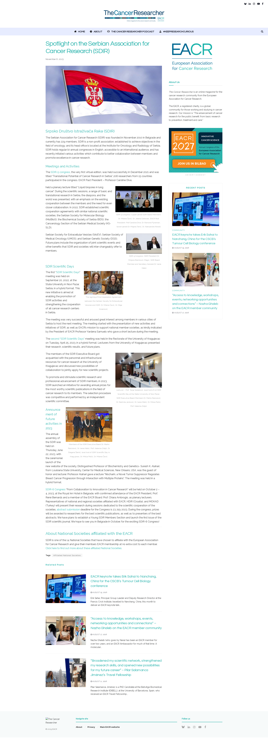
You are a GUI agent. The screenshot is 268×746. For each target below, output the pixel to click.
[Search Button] (262, 31)
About (98, 31)
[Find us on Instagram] (254, 4)
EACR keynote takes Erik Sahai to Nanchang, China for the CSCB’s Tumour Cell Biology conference (123, 581)
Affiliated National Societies (67, 555)
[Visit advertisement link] (195, 150)
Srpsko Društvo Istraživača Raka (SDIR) (81, 131)
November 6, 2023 (55, 59)
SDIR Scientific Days (67, 272)
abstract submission (68, 509)
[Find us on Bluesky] (245, 4)
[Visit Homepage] (134, 17)
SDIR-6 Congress (55, 489)
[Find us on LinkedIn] (250, 4)
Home (81, 31)
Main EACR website (110, 727)
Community (178, 230)
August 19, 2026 (99, 592)
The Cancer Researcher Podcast (132, 31)
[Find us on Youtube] (258, 4)
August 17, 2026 (99, 635)
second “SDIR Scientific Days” (68, 338)
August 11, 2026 (99, 681)
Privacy (91, 727)
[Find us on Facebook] (262, 4)
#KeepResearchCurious (178, 31)
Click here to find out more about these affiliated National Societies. (84, 548)
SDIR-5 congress (60, 172)
